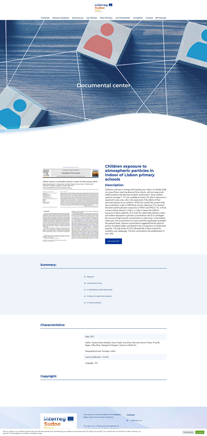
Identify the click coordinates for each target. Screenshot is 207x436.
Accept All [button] (200, 432)
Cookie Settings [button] (188, 432)
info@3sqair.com (136, 420)
